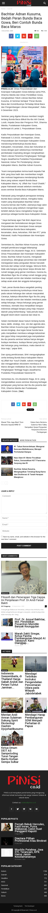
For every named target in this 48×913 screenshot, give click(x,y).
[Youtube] (36, 809)
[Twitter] (17, 809)
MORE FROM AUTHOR (28, 440)
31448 (45, 31)
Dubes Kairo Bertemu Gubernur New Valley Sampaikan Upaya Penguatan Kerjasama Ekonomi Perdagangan (36, 427)
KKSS (3, 882)
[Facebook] (11, 809)
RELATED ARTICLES (10, 440)
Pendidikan (5, 889)
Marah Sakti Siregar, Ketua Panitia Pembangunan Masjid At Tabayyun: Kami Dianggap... (30, 638)
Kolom (3, 871)
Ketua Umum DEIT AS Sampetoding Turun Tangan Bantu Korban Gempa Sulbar (10, 755)
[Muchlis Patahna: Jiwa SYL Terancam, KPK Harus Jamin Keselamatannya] (7, 852)
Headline (4, 878)
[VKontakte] (30, 809)
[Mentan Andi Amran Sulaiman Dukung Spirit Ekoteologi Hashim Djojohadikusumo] (12, 705)
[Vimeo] (24, 809)
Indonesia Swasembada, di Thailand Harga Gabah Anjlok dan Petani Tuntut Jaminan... (12, 680)
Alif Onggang (5, 606)
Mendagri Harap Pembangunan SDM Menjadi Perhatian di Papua (35, 720)
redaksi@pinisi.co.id (28, 802)
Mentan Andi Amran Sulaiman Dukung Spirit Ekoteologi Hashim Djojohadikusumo (12, 722)
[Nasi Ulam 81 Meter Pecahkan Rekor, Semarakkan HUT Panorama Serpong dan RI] (7, 460)
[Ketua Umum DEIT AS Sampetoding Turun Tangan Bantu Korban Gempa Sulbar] (12, 738)
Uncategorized (6, 452)
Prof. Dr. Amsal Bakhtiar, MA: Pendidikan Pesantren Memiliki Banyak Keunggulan (30, 623)
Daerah (9, 9)
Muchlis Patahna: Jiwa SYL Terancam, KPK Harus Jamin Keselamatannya (29, 853)
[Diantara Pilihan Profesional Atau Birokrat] (7, 841)
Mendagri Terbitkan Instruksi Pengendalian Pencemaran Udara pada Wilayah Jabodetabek (33, 683)
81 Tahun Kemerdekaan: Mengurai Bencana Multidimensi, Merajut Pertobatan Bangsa (29, 449)
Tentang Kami (18, 906)
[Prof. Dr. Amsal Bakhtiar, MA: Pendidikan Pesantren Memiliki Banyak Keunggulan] (7, 622)
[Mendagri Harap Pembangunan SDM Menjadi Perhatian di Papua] (36, 705)
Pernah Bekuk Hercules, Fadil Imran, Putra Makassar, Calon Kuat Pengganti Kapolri (30, 828)
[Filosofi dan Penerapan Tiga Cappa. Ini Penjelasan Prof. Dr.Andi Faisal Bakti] (24, 577)
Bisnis (3, 896)
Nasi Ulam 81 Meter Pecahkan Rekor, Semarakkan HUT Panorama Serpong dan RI (29, 460)
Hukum (4, 892)
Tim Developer (29, 906)
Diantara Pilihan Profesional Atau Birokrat (30, 839)
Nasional (4, 670)
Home (3, 9)
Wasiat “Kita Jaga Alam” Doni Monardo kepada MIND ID (12, 423)
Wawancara (5, 593)
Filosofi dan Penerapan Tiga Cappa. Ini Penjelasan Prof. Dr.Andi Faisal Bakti (23, 600)
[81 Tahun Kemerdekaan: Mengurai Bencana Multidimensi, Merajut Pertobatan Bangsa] (7, 449)
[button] (44, 3)
